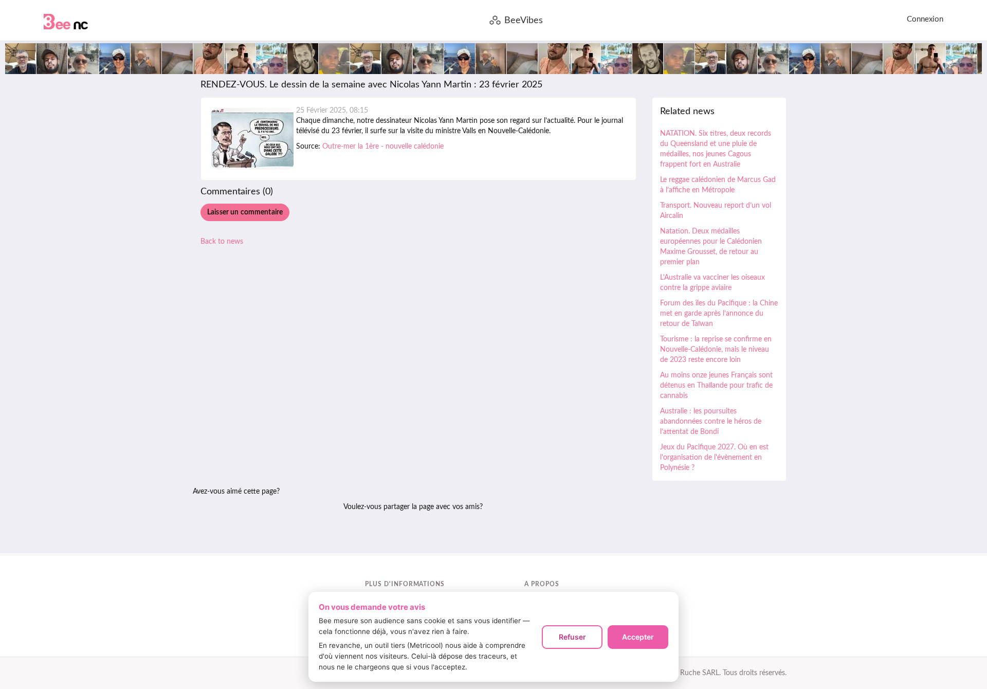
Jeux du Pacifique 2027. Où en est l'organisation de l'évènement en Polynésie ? (714, 458)
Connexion (925, 19)
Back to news (221, 241)
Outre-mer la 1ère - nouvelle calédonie (383, 146)
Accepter (638, 636)
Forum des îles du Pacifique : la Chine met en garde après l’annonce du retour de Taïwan (719, 314)
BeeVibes (523, 20)
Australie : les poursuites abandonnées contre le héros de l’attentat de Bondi (710, 422)
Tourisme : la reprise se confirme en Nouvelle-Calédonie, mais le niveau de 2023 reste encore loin (716, 350)
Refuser (572, 636)
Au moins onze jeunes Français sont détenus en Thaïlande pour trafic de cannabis (716, 386)
